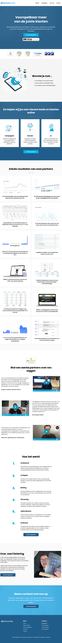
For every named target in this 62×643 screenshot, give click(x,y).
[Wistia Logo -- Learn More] (57, 391)
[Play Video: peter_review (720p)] (46, 431)
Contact (58, 3)
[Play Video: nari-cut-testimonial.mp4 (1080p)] (15, 407)
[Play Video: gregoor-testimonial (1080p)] (46, 382)
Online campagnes (27, 627)
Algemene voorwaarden (45, 637)
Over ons (52, 3)
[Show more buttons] (59, 391)
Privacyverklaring (36, 637)
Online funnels (26, 625)
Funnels (37, 3)
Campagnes (44, 3)
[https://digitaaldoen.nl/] (7, 2)
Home (24, 623)
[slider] (45, 391)
